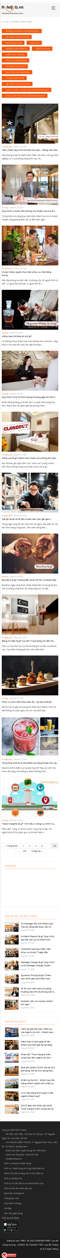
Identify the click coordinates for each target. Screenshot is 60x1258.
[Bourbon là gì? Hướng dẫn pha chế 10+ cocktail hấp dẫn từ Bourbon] (30, 554)
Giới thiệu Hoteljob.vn (14, 1193)
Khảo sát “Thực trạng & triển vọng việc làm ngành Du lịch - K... (36, 1057)
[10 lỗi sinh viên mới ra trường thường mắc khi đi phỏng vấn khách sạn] (12, 991)
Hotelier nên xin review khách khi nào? (37, 1003)
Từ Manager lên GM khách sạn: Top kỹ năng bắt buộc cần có (37, 925)
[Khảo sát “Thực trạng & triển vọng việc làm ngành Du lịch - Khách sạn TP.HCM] (12, 1057)
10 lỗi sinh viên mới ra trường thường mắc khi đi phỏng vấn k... (38, 990)
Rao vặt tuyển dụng (13, 1213)
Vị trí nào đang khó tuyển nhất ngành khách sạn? (37, 1094)
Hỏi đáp (7, 1208)
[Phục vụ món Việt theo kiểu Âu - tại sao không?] (30, 676)
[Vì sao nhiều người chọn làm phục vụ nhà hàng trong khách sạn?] (30, 246)
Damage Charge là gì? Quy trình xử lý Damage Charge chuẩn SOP (37, 965)
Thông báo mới (11, 1198)
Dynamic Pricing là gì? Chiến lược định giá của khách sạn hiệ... (36, 978)
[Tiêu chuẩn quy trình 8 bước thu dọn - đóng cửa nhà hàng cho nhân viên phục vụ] (30, 124)
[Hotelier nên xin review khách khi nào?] (12, 1004)
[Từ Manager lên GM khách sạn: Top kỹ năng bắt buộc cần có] (12, 927)
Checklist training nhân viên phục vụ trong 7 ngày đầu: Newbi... (36, 952)
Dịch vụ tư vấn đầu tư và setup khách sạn (23, 1183)
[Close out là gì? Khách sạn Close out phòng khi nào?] (30, 432)
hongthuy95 (7, 146)
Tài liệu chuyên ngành (22, 21)
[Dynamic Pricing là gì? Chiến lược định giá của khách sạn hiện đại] (12, 978)
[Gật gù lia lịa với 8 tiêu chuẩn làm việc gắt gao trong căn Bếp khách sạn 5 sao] (30, 493)
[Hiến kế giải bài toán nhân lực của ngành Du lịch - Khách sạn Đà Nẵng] (12, 1032)
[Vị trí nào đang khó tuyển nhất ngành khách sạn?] (12, 1096)
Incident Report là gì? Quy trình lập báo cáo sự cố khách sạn (37, 938)
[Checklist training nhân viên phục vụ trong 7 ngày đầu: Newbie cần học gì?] (12, 952)
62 (55, 845)
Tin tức (5, 21)
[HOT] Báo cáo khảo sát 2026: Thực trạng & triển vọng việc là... (37, 1107)
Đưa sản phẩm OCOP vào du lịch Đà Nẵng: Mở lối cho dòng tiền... (38, 1069)
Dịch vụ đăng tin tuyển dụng (17, 1163)
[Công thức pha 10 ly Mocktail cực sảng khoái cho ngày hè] (30, 737)
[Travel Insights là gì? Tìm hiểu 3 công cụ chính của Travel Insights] (30, 797)
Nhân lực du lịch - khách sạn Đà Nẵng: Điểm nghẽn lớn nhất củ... (38, 1082)
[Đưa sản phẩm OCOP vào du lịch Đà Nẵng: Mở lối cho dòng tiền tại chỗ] (12, 1070)
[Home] (12, 9)
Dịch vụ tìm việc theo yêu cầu (18, 1188)
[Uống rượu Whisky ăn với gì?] (30, 310)
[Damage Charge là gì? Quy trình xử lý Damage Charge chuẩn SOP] (12, 965)
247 (24, 851)
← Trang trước (11, 845)
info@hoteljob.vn (13, 1158)
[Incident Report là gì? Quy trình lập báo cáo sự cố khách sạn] (12, 939)
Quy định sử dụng (12, 1203)
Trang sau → (37, 851)
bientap (5, 207)
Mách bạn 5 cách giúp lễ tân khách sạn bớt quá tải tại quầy (36, 1043)
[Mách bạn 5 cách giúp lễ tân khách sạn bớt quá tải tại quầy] (12, 1044)
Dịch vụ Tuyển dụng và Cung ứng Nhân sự (24, 1168)
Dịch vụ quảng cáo (13, 1178)
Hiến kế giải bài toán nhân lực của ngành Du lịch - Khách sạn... (37, 1031)
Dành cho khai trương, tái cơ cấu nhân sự (23, 1173)
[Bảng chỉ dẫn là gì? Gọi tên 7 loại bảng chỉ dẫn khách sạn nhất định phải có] (30, 615)
